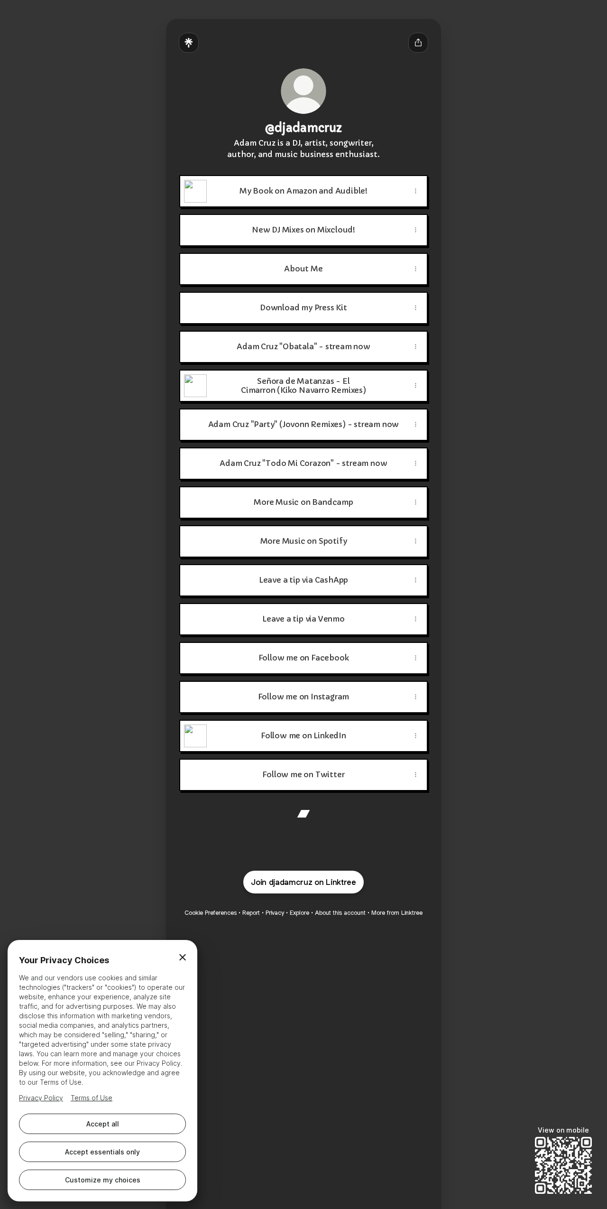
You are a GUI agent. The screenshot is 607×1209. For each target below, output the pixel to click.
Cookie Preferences (210, 913)
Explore (299, 913)
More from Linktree (397, 913)
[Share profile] (418, 42)
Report (251, 913)
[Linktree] (188, 42)
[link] (303, 813)
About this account (340, 913)
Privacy (275, 913)
